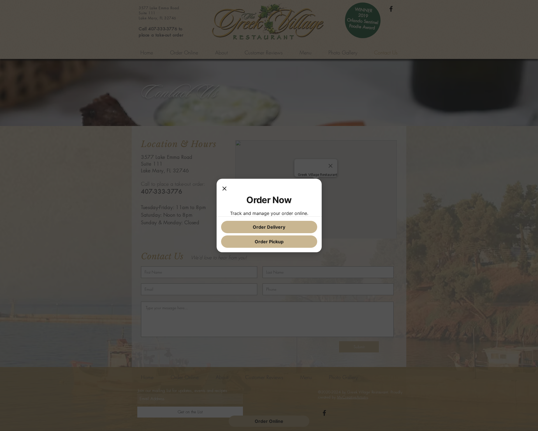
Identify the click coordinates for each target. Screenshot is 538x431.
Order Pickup (269, 241)
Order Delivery (269, 227)
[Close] (224, 188)
